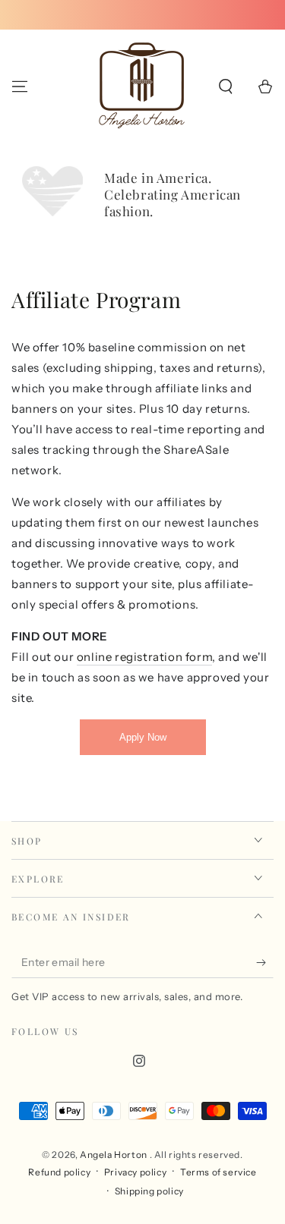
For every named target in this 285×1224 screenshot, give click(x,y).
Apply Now (142, 737)
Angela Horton (114, 1154)
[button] (225, 86)
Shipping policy (149, 1191)
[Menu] (20, 86)
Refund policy (59, 1172)
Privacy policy (135, 1172)
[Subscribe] (265, 963)
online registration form (144, 657)
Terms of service (218, 1172)
